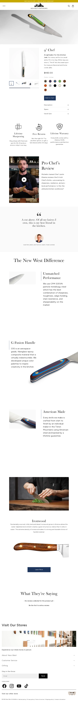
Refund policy (22, 699)
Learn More (39, 569)
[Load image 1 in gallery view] (11, 83)
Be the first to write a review (39, 605)
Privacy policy (31, 699)
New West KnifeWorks (12, 699)
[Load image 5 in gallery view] (36, 83)
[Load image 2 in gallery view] (17, 83)
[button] (4, 6)
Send (43, 676)
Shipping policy (49, 699)
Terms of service (40, 699)
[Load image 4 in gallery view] (30, 83)
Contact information (60, 699)
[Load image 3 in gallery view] (24, 83)
